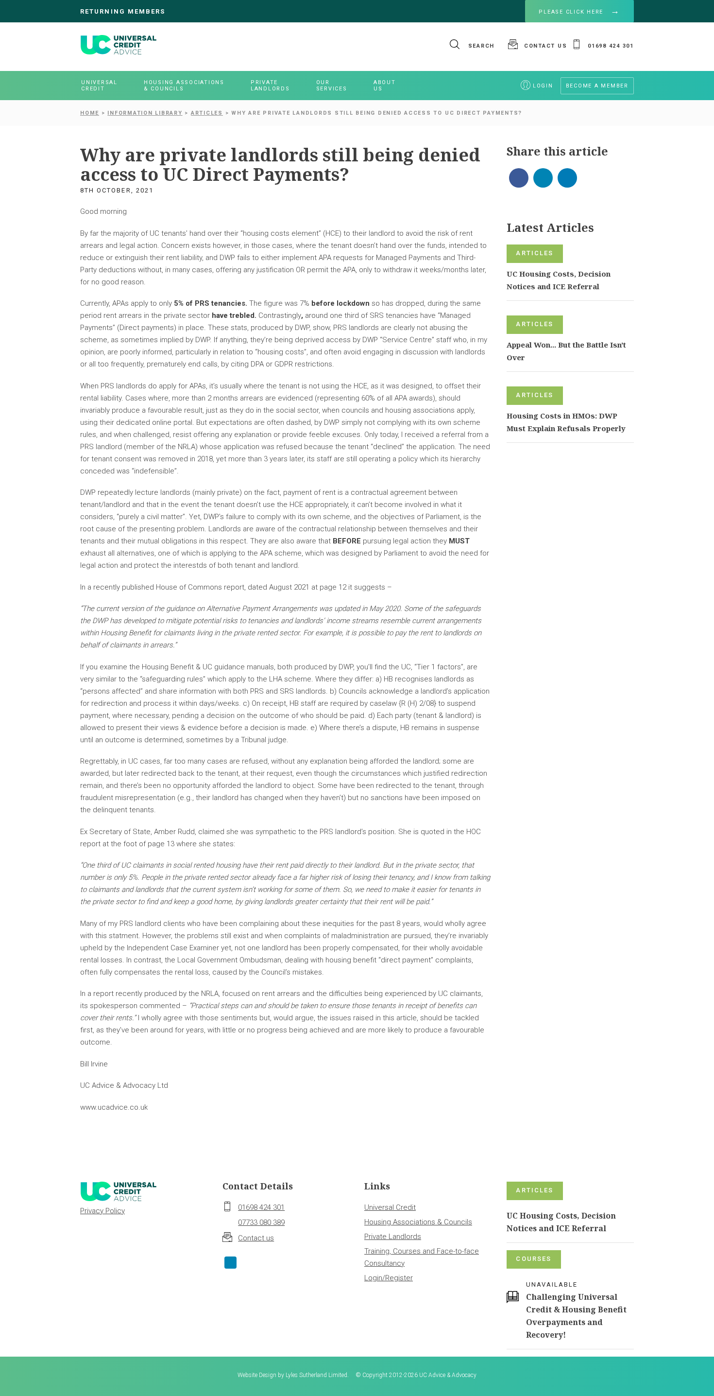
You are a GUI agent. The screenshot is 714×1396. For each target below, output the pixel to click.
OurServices (331, 85)
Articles (207, 113)
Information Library (144, 113)
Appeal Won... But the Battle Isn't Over (566, 351)
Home (89, 113)
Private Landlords (392, 1236)
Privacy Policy (102, 1210)
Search (480, 46)
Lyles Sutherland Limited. (317, 1375)
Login (543, 86)
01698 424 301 (261, 1207)
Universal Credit (390, 1207)
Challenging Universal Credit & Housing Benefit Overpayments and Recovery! (576, 1315)
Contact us (256, 1238)
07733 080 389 (261, 1222)
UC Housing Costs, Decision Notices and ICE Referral (559, 280)
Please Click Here (571, 12)
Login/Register (388, 1278)
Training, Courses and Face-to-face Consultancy (421, 1257)
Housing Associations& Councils (184, 85)
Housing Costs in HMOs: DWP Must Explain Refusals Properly (566, 422)
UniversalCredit (99, 85)
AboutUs (385, 85)
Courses (533, 1259)
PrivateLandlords (270, 85)
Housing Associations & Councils (418, 1222)
